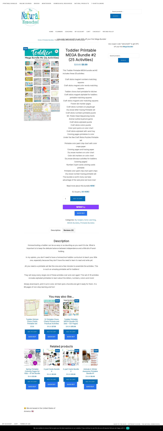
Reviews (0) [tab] (69, 230)
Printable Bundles (48, 40)
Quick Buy (81, 213)
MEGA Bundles (73, 223)
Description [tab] (56, 230)
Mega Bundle (128, 47)
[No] (161, 428)
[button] (56, 51)
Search (115, 16)
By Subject (79, 220)
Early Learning (90, 220)
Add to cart (77, 198)
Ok (128, 428)
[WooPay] (81, 207)
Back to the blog (120, 424)
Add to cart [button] (32, 331)
